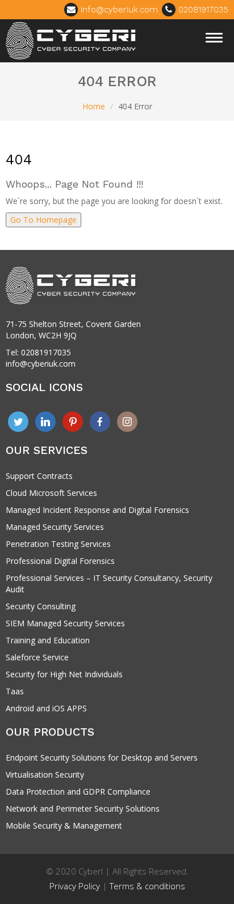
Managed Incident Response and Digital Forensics (97, 509)
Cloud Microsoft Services (51, 492)
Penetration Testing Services (58, 543)
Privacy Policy (74, 886)
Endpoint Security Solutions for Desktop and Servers (102, 757)
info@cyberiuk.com (118, 10)
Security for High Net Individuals (64, 674)
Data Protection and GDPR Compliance (78, 791)
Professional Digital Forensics (60, 560)
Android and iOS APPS (46, 708)
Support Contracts (39, 475)
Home (93, 106)
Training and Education (48, 640)
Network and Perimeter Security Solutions (83, 808)
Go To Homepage (43, 219)
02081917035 (202, 10)
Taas (15, 691)
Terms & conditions (147, 886)
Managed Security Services (55, 526)
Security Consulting (41, 606)
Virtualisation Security (45, 774)
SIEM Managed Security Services (65, 623)
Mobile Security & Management (64, 825)
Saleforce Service (37, 657)
